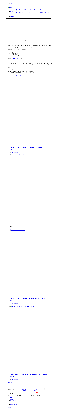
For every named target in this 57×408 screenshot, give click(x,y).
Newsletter (23, 388)
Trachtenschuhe (18, 13)
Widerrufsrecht (24, 390)
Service (11, 2)
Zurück (9, 382)
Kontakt (11, 3)
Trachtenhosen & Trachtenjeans (44, 12)
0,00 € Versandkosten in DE (15, 152)
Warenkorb (35, 389)
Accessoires (18, 10)
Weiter (11, 382)
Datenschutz (23, 391)
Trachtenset (36, 9)
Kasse (35, 390)
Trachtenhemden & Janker (20, 12)
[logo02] (11, 7)
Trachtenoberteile (19, 9)
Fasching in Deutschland (16, 58)
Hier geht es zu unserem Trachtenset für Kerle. (14, 75)
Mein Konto (35, 388)
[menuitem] (31, 1)
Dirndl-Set (42, 9)
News (11, 1)
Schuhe (47, 9)
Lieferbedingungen (45, 395)
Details (11, 229)
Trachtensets (35, 12)
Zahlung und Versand (25, 389)
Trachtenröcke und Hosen (28, 9)
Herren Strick (29, 12)
